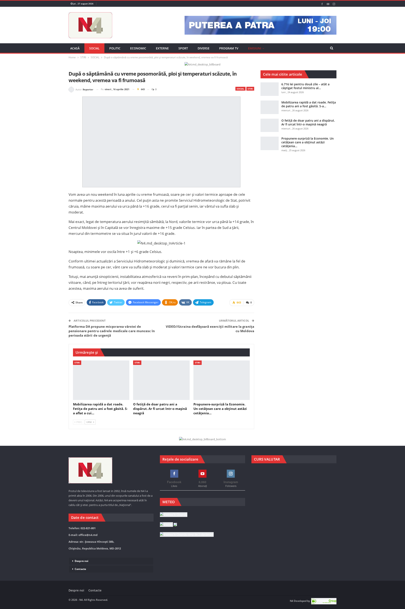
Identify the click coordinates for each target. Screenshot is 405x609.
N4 (291, 601)
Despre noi (81, 561)
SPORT (183, 48)
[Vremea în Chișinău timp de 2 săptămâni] (187, 535)
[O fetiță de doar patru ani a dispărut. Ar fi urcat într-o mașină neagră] (161, 380)
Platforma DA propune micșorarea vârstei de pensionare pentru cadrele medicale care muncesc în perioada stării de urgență (112, 330)
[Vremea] (168, 525)
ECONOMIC (138, 48)
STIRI (250, 88)
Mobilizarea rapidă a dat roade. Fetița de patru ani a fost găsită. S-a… (308, 104)
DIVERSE (203, 48)
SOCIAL (94, 48)
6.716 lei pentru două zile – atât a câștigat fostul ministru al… (305, 86)
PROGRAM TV (228, 48)
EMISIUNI (254, 48)
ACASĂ (75, 48)
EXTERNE (162, 48)
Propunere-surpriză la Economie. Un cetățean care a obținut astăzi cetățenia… (307, 142)
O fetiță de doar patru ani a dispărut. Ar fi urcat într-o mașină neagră (308, 122)
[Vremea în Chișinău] (173, 515)
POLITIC (114, 48)
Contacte (80, 569)
